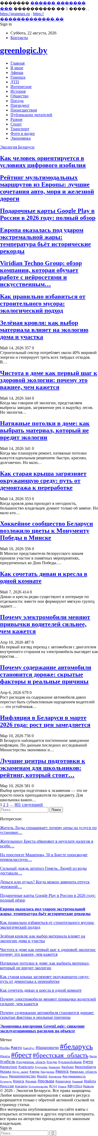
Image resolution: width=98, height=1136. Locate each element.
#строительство (38, 1086)
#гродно (52, 1062)
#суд (53, 1086)
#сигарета (21, 1086)
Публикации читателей (31, 115)
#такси (62, 1086)
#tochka (5, 1048)
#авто (16, 1047)
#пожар (31, 1081)
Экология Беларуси (17, 147)
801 (18, 804)
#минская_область (83, 1071)
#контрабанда (85, 1067)
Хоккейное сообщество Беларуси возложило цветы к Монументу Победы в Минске (46, 530)
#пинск (18, 1081)
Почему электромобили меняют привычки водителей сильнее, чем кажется (45, 624)
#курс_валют (20, 1071)
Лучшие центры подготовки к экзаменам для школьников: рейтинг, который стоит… (42, 768)
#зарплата (26, 1067)
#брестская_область (60, 1055)
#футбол (74, 1086)
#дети (88, 1061)
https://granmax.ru (15, 13)
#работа (90, 1081)
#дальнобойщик (70, 1062)
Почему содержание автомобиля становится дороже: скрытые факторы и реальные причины (45, 674)
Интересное (21, 86)
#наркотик (55, 1076)
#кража (5, 1071)
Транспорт (19, 129)
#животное (8, 1067)
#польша (46, 1080)
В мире (16, 68)
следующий (32, 804)
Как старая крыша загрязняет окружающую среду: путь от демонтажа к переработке (43, 480)
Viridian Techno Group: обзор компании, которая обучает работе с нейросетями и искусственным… (41, 274)
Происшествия (23, 110)
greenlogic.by (23, 50)
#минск (62, 1071)
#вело (93, 1056)
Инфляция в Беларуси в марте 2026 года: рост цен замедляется (45, 721)
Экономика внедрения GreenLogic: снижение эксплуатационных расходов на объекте (42, 1028)
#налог (42, 1076)
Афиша (16, 72)
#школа (88, 1086)
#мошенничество (22, 1076)
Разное (16, 119)
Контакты (19, 37)
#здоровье (41, 1067)
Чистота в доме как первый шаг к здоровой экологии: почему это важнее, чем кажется (48, 380)
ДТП (14, 82)
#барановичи (47, 1047)
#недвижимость (74, 1076)
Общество (19, 96)
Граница (17, 77)
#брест (21, 1055)
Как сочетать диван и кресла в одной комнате (41, 990)
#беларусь (76, 1046)
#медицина (47, 1071)
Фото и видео (22, 133)
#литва (34, 1071)
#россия (7, 1086)
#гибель (7, 1061)
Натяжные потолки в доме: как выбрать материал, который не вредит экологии (45, 430)
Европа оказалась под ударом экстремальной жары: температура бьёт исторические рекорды (45, 240)
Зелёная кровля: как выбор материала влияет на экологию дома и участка (44, 329)
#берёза (5, 1056)
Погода (17, 100)
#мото (4, 1076)
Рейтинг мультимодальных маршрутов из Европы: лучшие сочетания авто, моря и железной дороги (47, 188)
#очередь (6, 1081)
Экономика (20, 138)
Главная (17, 63)
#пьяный (77, 1081)
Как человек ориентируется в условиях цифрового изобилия (43, 162)
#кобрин (67, 1067)
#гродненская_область (30, 1062)
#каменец (54, 1067)
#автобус (28, 1048)
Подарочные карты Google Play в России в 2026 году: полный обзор (47, 214)
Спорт (16, 124)
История (18, 91)
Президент (20, 105)
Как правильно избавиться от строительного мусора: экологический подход (42, 303)
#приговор (63, 1081)
